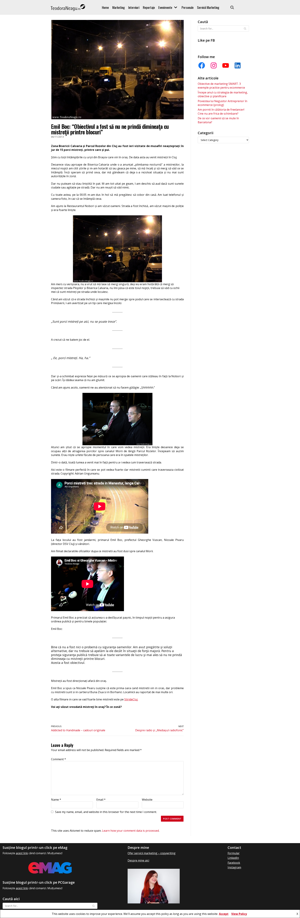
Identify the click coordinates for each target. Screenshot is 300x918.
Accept (223, 914)
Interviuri (133, 7)
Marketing (118, 7)
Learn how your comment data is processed (130, 831)
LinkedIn (233, 858)
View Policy (239, 914)
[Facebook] (202, 65)
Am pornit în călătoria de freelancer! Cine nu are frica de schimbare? (221, 111)
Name (56, 799)
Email (101, 799)
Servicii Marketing (208, 7)
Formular (234, 853)
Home (105, 7)
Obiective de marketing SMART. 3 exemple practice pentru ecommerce (221, 85)
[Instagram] (214, 65)
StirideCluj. (131, 699)
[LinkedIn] (237, 65)
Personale (188, 7)
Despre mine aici (138, 860)
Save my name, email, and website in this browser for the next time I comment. (106, 812)
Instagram (234, 867)
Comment (58, 759)
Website (147, 799)
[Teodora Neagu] (68, 7)
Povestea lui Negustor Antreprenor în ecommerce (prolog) (222, 103)
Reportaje (149, 7)
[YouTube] (226, 65)
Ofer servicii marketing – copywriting (152, 853)
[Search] (232, 7)
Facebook (234, 863)
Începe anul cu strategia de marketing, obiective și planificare (223, 94)
